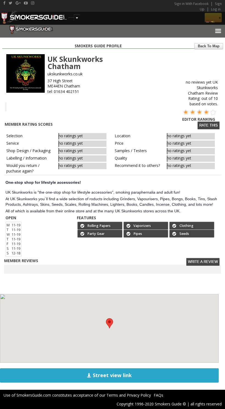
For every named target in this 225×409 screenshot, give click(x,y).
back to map (209, 46)
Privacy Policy (139, 395)
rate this (208, 125)
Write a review (203, 262)
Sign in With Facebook (191, 3)
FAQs (158, 395)
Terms (112, 395)
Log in (216, 9)
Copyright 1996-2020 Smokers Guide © (151, 404)
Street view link (111, 375)
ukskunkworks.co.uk (65, 73)
